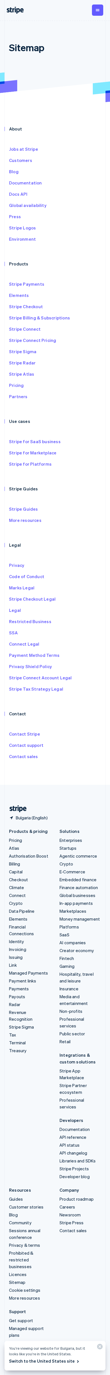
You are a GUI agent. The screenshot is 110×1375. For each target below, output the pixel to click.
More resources (25, 520)
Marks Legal (21, 587)
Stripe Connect (25, 329)
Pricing (16, 385)
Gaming (67, 966)
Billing (14, 864)
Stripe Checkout (26, 306)
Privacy (16, 565)
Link (13, 965)
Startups (68, 848)
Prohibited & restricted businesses (21, 1259)
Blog (14, 171)
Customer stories (26, 1207)
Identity (16, 941)
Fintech (67, 958)
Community (20, 1222)
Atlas (14, 848)
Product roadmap (77, 1199)
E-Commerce (72, 871)
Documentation (25, 183)
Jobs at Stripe (23, 149)
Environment (22, 239)
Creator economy (77, 950)
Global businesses (77, 895)
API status (70, 1145)
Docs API (18, 194)
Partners (18, 396)
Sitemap (17, 1282)
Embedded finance (78, 879)
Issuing (16, 957)
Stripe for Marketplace (32, 453)
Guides (16, 1199)
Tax (12, 1035)
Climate (16, 887)
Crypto (16, 903)
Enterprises (71, 840)
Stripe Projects (74, 1168)
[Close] (99, 1348)
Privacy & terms (24, 1245)
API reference (73, 1137)
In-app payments (76, 903)
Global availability (28, 205)
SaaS (64, 934)
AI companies (73, 942)
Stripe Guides (23, 509)
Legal (15, 610)
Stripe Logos (22, 228)
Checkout (18, 879)
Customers (20, 160)
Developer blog (75, 1176)
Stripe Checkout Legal (32, 599)
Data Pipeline (22, 911)
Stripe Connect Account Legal (40, 677)
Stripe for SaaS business (35, 441)
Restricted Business (30, 621)
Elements (19, 295)
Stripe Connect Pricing (32, 340)
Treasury (18, 1050)
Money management (80, 919)
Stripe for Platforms (30, 464)
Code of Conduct (26, 576)
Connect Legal (24, 644)
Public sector (72, 1033)
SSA (13, 632)
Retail (65, 1041)
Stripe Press (71, 1222)
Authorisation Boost (28, 856)
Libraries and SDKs (78, 1161)
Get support (21, 1320)
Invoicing (17, 949)
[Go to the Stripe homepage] (16, 808)
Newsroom (70, 1215)
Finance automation (79, 887)
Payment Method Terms (34, 655)
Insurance (69, 988)
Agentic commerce (78, 856)
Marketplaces (73, 911)
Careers (67, 1207)
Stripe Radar (22, 363)
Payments (19, 988)
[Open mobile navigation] (97, 10)
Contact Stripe (24, 734)
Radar (14, 1004)
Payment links (22, 981)
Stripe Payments (26, 284)
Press (15, 216)
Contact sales (23, 756)
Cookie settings (24, 1290)
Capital (16, 871)
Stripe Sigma (22, 351)
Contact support (26, 745)
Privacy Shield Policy (30, 666)
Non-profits (71, 1011)
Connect (17, 895)
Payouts (17, 996)
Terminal (17, 1042)
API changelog (73, 1153)
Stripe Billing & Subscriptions (39, 318)
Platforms (69, 927)
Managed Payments (28, 973)
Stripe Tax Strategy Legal (36, 689)
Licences (18, 1274)
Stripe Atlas (21, 374)
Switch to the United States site (42, 1361)
